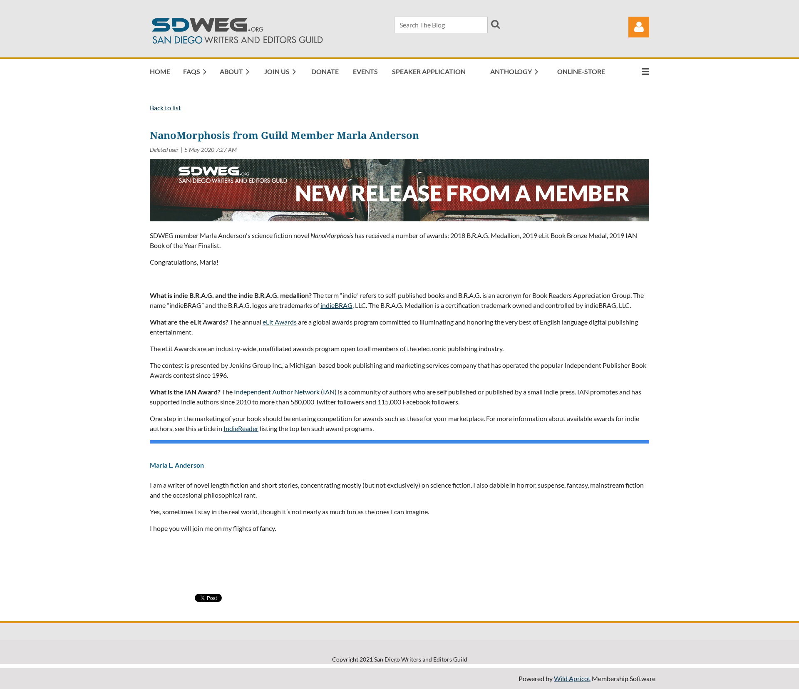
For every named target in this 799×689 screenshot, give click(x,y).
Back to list (165, 108)
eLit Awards (280, 322)
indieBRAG (336, 305)
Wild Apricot (572, 678)
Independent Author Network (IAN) (285, 392)
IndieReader (240, 428)
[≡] (636, 71)
